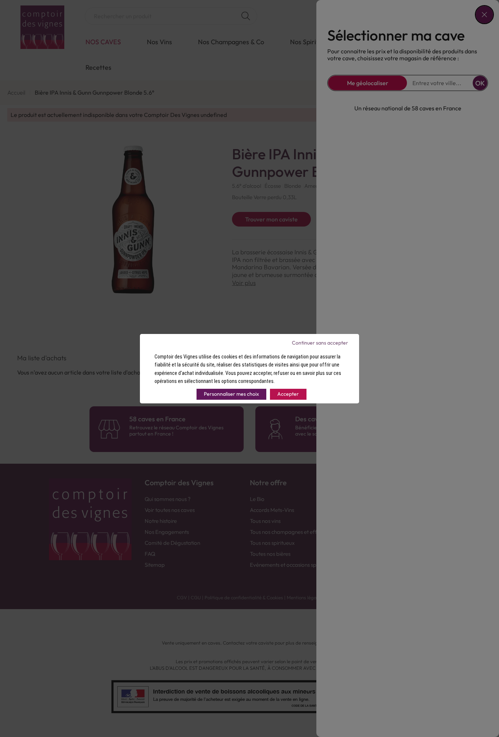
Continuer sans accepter (320, 342)
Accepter (288, 394)
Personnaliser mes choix (231, 394)
